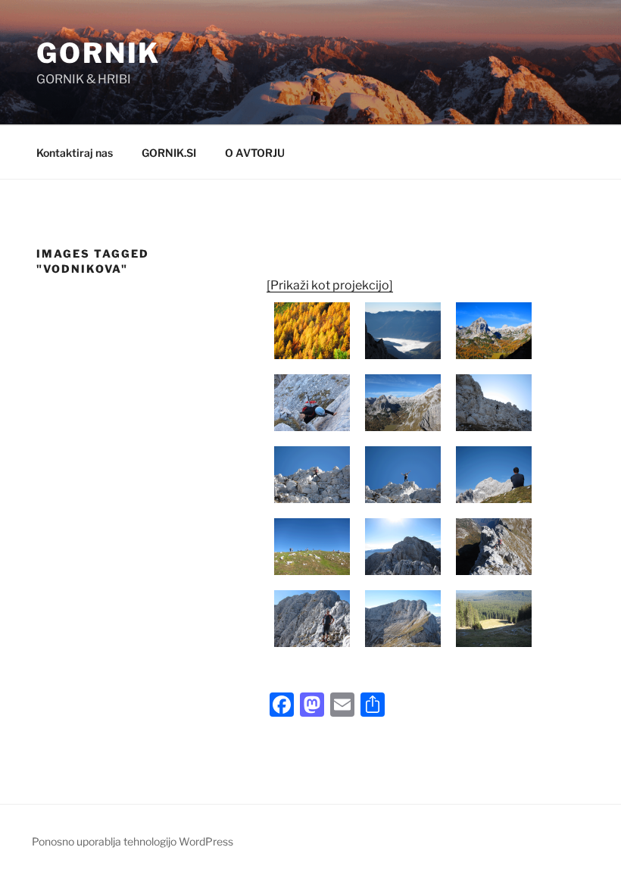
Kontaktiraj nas (74, 152)
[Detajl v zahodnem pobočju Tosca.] (312, 402)
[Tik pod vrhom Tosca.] (312, 474)
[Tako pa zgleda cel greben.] (403, 618)
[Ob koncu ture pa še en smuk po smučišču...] (494, 618)
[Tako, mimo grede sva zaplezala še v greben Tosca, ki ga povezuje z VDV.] (403, 546)
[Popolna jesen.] (312, 330)
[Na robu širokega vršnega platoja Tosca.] (403, 474)
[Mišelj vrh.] (494, 330)
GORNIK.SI (169, 152)
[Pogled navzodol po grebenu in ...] (494, 546)
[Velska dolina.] (403, 402)
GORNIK (98, 53)
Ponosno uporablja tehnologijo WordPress (132, 841)
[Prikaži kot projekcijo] (330, 285)
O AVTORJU (255, 152)
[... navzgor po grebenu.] (312, 618)
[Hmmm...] (494, 474)
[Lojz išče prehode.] (494, 402)
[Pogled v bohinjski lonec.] (403, 330)
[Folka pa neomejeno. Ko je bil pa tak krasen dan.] (312, 546)
